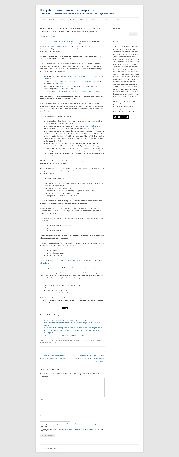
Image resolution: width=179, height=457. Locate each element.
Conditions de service (93, 429)
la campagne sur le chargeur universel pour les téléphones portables (78, 91)
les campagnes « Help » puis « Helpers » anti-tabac (67, 260)
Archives (62, 20)
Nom (42, 400)
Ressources (104, 20)
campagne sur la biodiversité (93, 126)
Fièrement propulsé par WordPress (50, 448)
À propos (52, 20)
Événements (83, 20)
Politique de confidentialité (71, 429)
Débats (72, 20)
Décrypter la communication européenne (67, 10)
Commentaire (45, 377)
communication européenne (93, 340)
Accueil (42, 20)
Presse (94, 20)
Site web (43, 416)
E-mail (42, 408)
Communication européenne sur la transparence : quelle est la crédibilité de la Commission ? (89, 358)
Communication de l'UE (66, 340)
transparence (44, 343)
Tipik (95, 168)
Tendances (116, 20)
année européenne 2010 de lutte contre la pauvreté (78, 81)
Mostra (60, 66)
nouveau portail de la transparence (65, 41)
